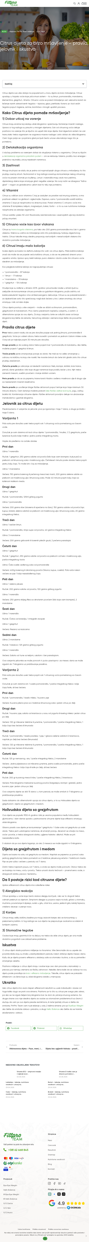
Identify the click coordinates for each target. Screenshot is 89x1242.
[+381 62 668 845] (4, 1149)
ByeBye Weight (75, 1006)
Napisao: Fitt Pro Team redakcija (22, 31)
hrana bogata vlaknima (22, 230)
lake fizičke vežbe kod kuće (58, 391)
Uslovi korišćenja (24, 1229)
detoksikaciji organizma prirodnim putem (22, 156)
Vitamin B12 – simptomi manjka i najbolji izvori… (29, 1073)
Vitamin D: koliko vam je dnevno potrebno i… (68, 1073)
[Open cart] (83, 3)
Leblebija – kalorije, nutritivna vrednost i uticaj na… (17, 1083)
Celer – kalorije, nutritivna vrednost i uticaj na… (16, 1093)
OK (45, 1238)
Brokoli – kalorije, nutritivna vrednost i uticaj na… (58, 1093)
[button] (83, 84)
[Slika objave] (10, 1074)
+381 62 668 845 (18, 1150)
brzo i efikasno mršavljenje (38, 973)
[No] (86, 1236)
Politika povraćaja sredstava (58, 1229)
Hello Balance (53, 1009)
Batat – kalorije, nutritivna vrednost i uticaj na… (58, 1083)
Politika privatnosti (39, 1229)
